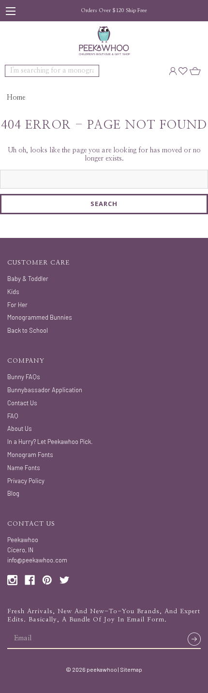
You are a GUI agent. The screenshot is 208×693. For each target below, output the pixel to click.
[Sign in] (173, 71)
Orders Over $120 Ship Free (114, 10)
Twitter (64, 580)
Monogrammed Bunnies (39, 317)
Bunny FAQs (23, 377)
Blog (13, 493)
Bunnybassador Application (44, 390)
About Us (19, 428)
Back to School (27, 330)
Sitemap (131, 669)
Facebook (30, 580)
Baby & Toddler (27, 278)
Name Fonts (23, 468)
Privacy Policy (26, 481)
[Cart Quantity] (195, 71)
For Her (17, 305)
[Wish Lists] (183, 71)
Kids (13, 291)
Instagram (12, 580)
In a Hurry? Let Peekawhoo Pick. (50, 441)
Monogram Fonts (30, 454)
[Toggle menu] (11, 10)
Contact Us (22, 403)
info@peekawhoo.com (37, 560)
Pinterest (47, 580)
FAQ (12, 416)
